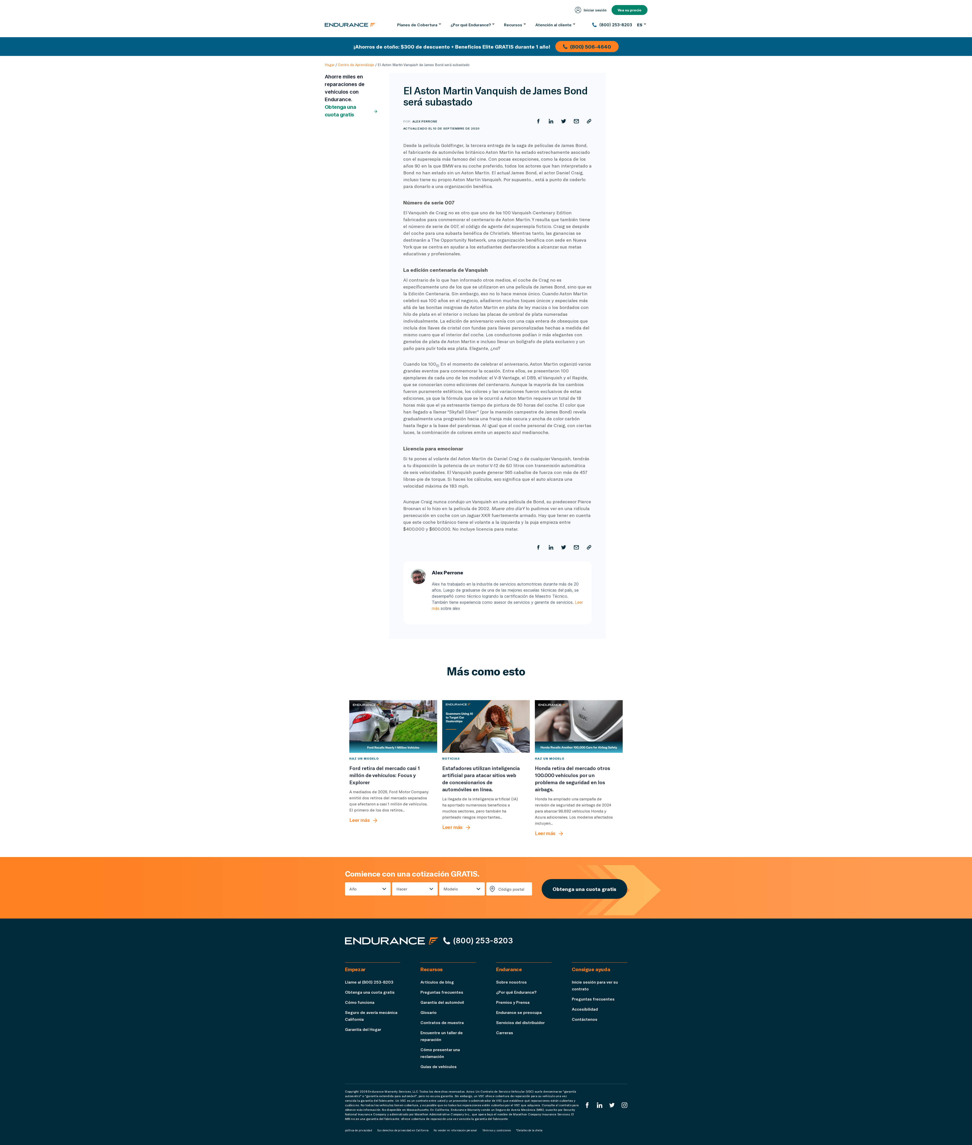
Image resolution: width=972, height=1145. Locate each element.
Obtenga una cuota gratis (340, 111)
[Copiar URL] (589, 121)
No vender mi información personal (455, 1130)
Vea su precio (629, 10)
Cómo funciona (359, 1002)
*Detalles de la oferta (529, 1130)
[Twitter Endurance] (612, 1105)
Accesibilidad (585, 1009)
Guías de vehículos (438, 1066)
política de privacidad (358, 1130)
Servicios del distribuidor (520, 1022)
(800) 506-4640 (590, 47)
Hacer (401, 888)
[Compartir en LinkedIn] (551, 121)
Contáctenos (584, 1019)
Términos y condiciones (496, 1130)
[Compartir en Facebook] (538, 121)
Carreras (504, 1032)
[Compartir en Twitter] (563, 121)
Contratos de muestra (442, 1022)
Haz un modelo (364, 758)
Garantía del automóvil (442, 1002)
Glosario (428, 1012)
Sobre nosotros (511, 982)
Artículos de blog (437, 982)
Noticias (451, 758)
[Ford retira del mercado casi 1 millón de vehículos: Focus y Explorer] (393, 726)
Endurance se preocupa (519, 1012)
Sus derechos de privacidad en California (403, 1130)
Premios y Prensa (513, 1002)
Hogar (329, 65)
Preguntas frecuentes (441, 992)
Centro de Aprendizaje (356, 65)
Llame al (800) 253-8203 (369, 982)
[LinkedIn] (599, 1105)
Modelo (450, 888)
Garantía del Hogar (363, 1029)
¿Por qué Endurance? (516, 992)
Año (353, 888)
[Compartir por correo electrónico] (576, 121)
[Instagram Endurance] (624, 1105)
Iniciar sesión (595, 10)
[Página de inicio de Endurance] (350, 25)
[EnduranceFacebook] (587, 1105)
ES (639, 24)
